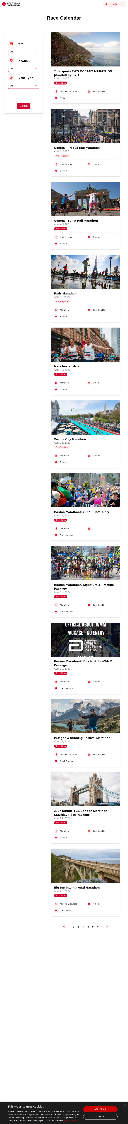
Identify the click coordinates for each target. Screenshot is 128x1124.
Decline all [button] (100, 1116)
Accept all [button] (100, 1109)
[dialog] (64, 1113)
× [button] (124, 1105)
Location (23, 61)
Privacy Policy (70, 1120)
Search (24, 106)
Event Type (25, 78)
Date (20, 44)
